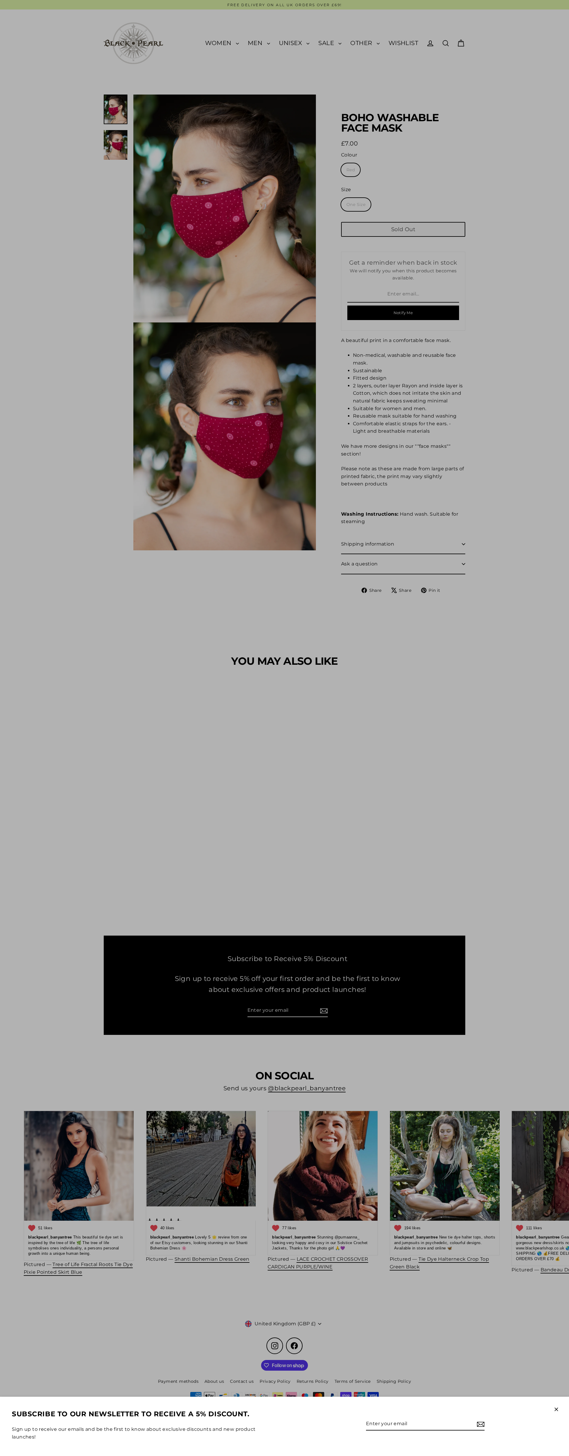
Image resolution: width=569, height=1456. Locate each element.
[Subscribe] (480, 1424)
